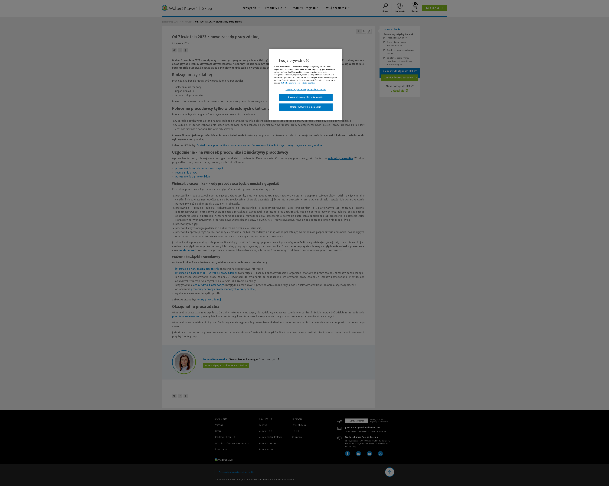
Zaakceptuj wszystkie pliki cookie (305, 97)
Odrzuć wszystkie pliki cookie (305, 107)
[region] (305, 84)
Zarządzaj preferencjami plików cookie (306, 89)
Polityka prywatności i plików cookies (298, 83)
